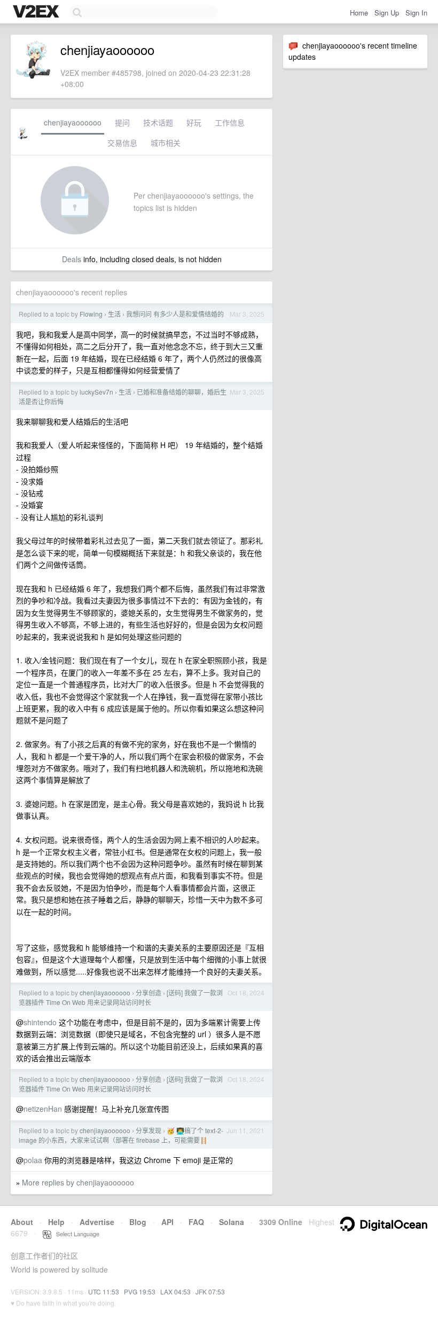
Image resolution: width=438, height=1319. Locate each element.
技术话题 (158, 122)
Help (56, 1221)
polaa (33, 1160)
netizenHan (43, 1108)
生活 (114, 313)
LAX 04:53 (175, 1291)
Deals (71, 259)
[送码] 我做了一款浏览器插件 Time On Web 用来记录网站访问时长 (121, 997)
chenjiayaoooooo (72, 122)
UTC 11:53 (103, 1291)
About (22, 1221)
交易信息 (122, 142)
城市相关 (166, 142)
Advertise (97, 1221)
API (167, 1221)
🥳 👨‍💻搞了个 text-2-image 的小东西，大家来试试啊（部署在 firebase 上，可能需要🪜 (121, 1135)
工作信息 (230, 122)
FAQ (196, 1221)
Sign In (416, 12)
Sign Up (386, 12)
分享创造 (148, 992)
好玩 (193, 122)
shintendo (40, 1022)
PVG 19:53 (139, 1291)
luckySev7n (96, 391)
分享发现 (148, 1130)
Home (359, 12)
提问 (122, 122)
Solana (231, 1221)
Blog (137, 1221)
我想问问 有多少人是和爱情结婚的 (175, 313)
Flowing (91, 313)
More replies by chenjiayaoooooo (78, 1182)
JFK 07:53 (210, 1291)
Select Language (75, 1233)
